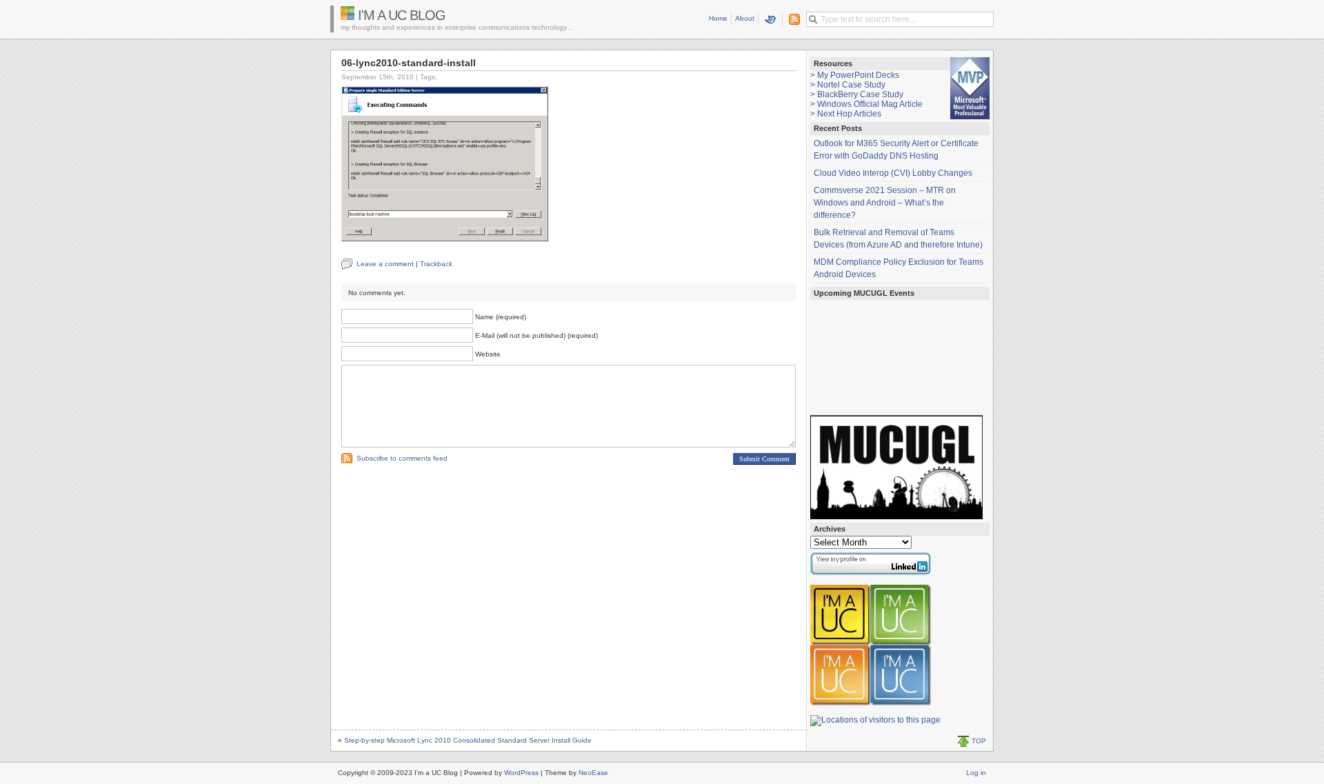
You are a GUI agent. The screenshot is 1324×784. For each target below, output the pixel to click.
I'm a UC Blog (401, 15)
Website (488, 354)
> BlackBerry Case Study (856, 94)
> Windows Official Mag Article (866, 104)
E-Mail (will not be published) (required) (536, 335)
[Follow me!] (771, 19)
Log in (976, 772)
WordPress (521, 772)
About (744, 18)
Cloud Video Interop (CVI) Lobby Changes (893, 173)
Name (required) (500, 317)
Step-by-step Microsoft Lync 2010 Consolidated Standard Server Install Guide (468, 740)
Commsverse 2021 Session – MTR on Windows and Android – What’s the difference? (885, 202)
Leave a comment (385, 264)
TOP (979, 741)
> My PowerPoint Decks (854, 75)
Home (718, 18)
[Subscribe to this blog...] (792, 19)
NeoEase (593, 772)
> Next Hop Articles (845, 114)
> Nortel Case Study (847, 85)
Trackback (436, 264)
